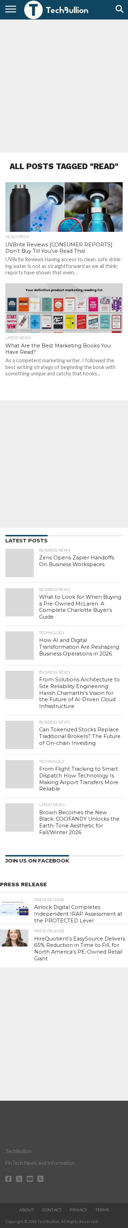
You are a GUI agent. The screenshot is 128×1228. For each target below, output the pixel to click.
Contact (52, 1209)
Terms (102, 1209)
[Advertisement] (64, 85)
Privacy (78, 1209)
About (26, 1209)
